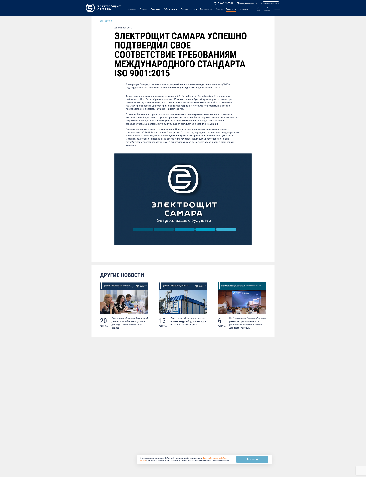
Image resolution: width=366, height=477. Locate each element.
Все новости (106, 21)
